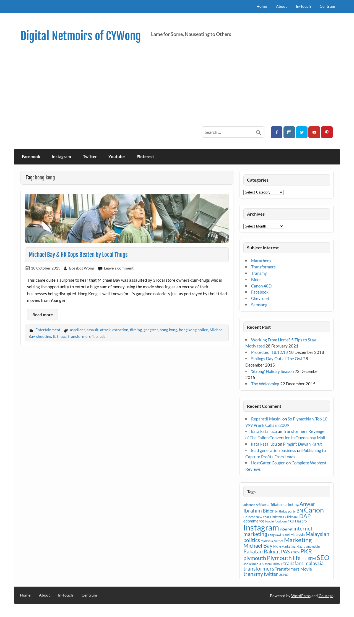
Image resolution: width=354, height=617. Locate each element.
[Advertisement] (177, 84)
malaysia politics (272, 541)
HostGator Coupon (268, 462)
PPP (304, 559)
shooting (43, 336)
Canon (314, 510)
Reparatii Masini (266, 418)
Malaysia (297, 534)
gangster (151, 329)
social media (252, 564)
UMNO (283, 574)
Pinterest (145, 156)
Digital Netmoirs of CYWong (80, 36)
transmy (253, 573)
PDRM (295, 552)
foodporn (281, 521)
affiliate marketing (283, 504)
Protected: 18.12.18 (269, 352)
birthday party (285, 511)
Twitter (90, 156)
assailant (77, 329)
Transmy (259, 273)
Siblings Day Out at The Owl (276, 358)
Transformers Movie (293, 568)
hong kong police (193, 329)
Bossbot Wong (81, 268)
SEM (312, 558)
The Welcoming (265, 383)
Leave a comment (119, 268)
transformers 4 (81, 336)
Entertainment (47, 329)
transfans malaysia (303, 563)
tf (54, 336)
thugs (61, 336)
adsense (249, 505)
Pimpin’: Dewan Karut (302, 443)
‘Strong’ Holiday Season (272, 371)
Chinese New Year (256, 517)
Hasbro (301, 521)
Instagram (61, 156)
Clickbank (291, 517)
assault (92, 329)
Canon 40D (261, 285)
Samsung (259, 304)
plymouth (254, 558)
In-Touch (303, 6)
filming (136, 329)
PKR (306, 551)
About (281, 6)
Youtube (116, 156)
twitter (271, 574)
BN (299, 511)
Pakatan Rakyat (261, 551)
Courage (326, 595)
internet (286, 529)
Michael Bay (257, 545)
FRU (291, 521)
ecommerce (253, 520)
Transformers (263, 266)
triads (100, 336)
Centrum (327, 6)
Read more (42, 314)
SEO (323, 557)
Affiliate (261, 504)
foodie (269, 521)
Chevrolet (260, 298)
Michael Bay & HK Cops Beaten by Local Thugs (78, 254)
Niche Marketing (284, 546)
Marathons (261, 260)
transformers (258, 568)
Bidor (256, 279)
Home (261, 6)
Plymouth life (284, 558)
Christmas (277, 517)
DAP (305, 516)
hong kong (168, 329)
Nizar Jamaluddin (308, 546)
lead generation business (273, 450)
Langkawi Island (279, 535)
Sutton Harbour (272, 564)
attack (105, 329)
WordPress (301, 595)
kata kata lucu (264, 431)
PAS (285, 551)
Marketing (298, 539)
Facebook (31, 156)
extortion (120, 329)
